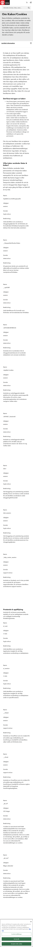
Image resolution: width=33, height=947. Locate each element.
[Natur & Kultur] (5, 2)
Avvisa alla (16, 939)
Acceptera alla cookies (16, 943)
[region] (16, 933)
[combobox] (16, 8)
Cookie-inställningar (16, 934)
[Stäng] (31, 922)
